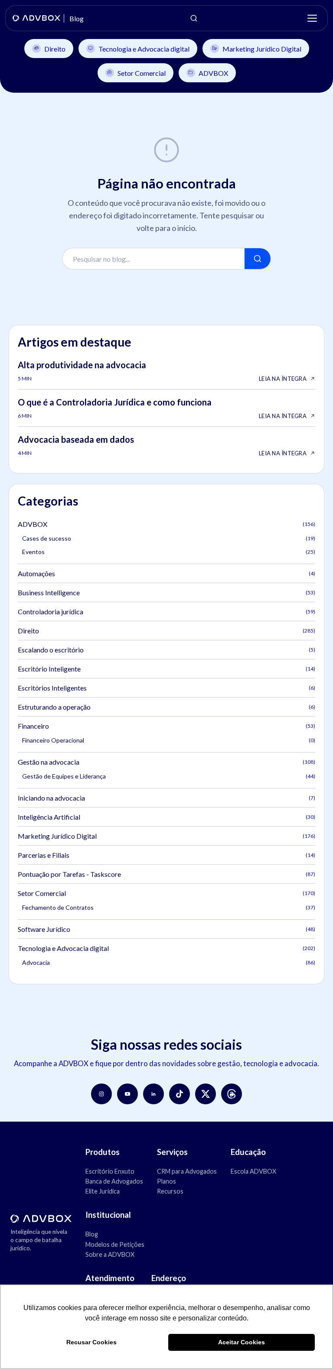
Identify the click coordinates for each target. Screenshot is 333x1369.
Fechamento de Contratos (168, 907)
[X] (205, 1094)
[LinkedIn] (153, 1094)
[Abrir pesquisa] (193, 18)
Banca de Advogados (114, 1181)
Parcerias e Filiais (166, 855)
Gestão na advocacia (166, 762)
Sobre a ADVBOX (109, 1254)
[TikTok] (179, 1094)
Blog (91, 1234)
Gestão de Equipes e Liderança (168, 776)
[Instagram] (101, 1094)
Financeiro (166, 726)
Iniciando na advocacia (166, 798)
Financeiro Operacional (168, 740)
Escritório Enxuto (109, 1171)
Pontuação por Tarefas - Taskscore (166, 874)
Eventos (168, 551)
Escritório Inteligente (166, 669)
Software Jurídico (166, 929)
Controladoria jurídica (166, 611)
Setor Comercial (142, 73)
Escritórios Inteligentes (166, 688)
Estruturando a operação (166, 707)
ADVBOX (213, 73)
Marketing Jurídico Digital (261, 49)
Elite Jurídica (102, 1191)
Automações (166, 573)
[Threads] (231, 1094)
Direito (54, 49)
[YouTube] (127, 1094)
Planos (166, 1181)
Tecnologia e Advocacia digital (143, 49)
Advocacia (168, 962)
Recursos (170, 1191)
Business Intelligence (166, 592)
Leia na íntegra (283, 378)
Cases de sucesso (168, 538)
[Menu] (312, 18)
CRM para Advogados (187, 1171)
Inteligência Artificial (166, 817)
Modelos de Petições (114, 1244)
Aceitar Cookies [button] (241, 1342)
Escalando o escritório (166, 650)
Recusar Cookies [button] (91, 1342)
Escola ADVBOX (253, 1171)
